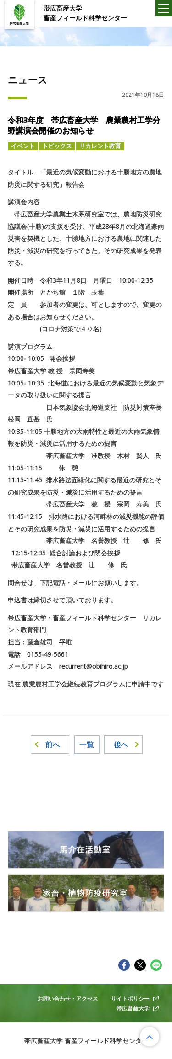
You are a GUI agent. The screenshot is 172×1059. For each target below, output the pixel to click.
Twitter (140, 965)
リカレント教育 (100, 146)
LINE (156, 965)
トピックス (57, 146)
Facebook (124, 965)
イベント (23, 146)
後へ (121, 744)
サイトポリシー (130, 998)
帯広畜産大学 (133, 1008)
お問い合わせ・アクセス (68, 998)
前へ (52, 744)
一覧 (86, 744)
